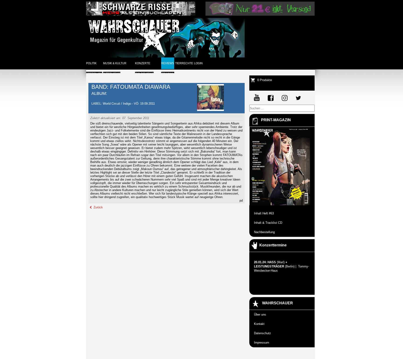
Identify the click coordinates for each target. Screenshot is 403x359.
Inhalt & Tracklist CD (268, 222)
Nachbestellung (264, 232)
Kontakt (259, 324)
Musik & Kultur (114, 63)
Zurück (98, 207)
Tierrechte (184, 63)
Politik (91, 63)
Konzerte (142, 63)
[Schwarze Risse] (140, 14)
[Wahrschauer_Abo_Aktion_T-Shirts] (260, 14)
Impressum (261, 342)
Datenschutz (262, 333)
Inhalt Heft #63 (264, 213)
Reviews (167, 63)
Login (198, 63)
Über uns (260, 314)
